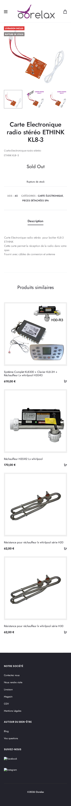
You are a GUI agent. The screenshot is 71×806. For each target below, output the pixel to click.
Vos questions (11, 738)
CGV (6, 704)
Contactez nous (12, 675)
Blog (6, 731)
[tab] (35, 221)
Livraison (8, 689)
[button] (64, 381)
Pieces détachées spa (35, 200)
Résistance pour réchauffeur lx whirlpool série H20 (33, 542)
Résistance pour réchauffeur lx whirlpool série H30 (33, 626)
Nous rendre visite (13, 682)
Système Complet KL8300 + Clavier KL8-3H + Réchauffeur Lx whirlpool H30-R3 (30, 373)
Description (35, 221)
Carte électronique (50, 196)
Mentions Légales (12, 711)
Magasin (8, 696)
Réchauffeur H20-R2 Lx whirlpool (23, 459)
